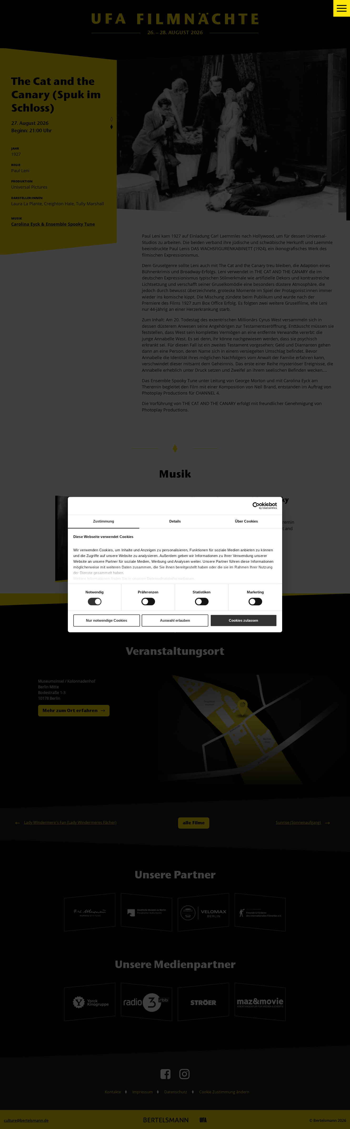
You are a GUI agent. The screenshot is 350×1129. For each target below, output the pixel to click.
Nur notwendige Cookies (106, 621)
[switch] (148, 601)
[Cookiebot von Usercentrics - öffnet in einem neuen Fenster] (256, 505)
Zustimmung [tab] (103, 521)
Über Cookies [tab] (246, 521)
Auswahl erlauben (175, 621)
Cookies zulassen (243, 621)
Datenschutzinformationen (170, 579)
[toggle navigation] (341, 8)
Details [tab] (175, 521)
